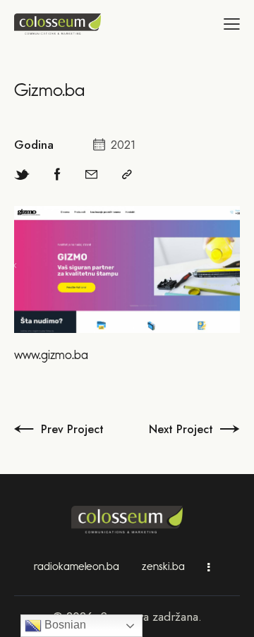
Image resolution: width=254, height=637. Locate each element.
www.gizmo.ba (51, 355)
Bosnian (64, 625)
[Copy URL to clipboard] (127, 174)
